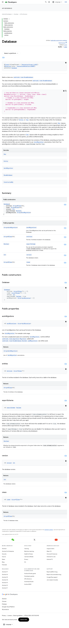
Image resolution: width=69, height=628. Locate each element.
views (28, 262)
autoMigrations (31, 227)
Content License (49, 529)
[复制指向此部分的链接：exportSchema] (15, 401)
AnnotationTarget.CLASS (29, 64)
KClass (19, 206)
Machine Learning (29, 551)
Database (14, 68)
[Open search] (46, 2)
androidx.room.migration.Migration (14, 339)
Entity (21, 120)
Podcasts (4, 564)
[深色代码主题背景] (66, 63)
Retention (8, 66)
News (3, 559)
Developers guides (29, 576)
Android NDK (27, 584)
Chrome (4, 601)
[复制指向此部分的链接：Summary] (13, 193)
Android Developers (7, 14)
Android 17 (5, 572)
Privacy (26, 559)
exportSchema (31, 244)
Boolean (18, 211)
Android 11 (5, 588)
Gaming (26, 548)
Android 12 (5, 585)
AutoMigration (39, 142)
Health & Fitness (28, 554)
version (29, 255)
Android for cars (51, 556)
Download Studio (28, 581)
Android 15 (5, 577)
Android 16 (5, 574)
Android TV (50, 559)
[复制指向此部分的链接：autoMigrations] (15, 316)
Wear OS (49, 551)
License (10, 615)
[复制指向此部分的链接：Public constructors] (23, 275)
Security (4, 554)
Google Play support (52, 577)
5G (25, 562)
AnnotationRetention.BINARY (26, 66)
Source (4, 556)
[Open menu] (2, 2)
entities (29, 236)
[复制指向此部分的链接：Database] (11, 283)
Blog (3, 562)
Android (4, 548)
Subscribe (23, 619)
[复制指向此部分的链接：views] (8, 492)
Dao (27, 120)
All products (5, 609)
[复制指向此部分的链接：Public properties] (21, 309)
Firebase (4, 604)
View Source (62, 43)
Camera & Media (28, 556)
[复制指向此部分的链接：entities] (9, 364)
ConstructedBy (8, 182)
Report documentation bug (54, 574)
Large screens (50, 548)
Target (7, 64)
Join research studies (52, 580)
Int (13, 209)
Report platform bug (52, 572)
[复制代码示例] (66, 91)
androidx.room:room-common (59, 40)
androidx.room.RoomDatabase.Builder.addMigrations (19, 341)
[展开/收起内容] (9, 19)
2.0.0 (65, 45)
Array (14, 206)
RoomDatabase (8, 175)
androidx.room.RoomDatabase (23, 77)
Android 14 (5, 580)
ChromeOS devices (52, 554)
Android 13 (5, 582)
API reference (7, 8)
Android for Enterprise (8, 551)
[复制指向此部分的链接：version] (9, 456)
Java (65, 47)
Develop (16, 14)
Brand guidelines (18, 615)
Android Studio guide (30, 573)
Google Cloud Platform (8, 607)
